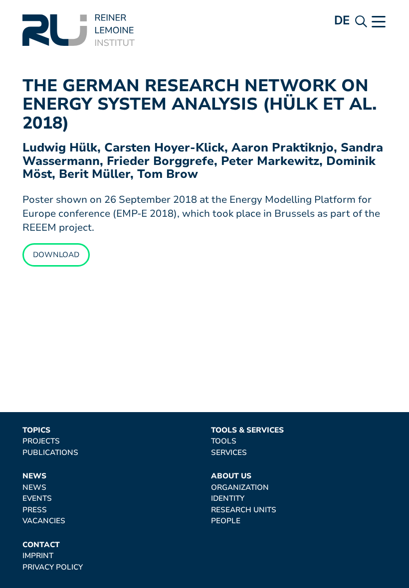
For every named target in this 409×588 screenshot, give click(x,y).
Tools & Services (247, 430)
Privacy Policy (52, 567)
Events (37, 498)
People (225, 521)
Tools (223, 441)
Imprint (37, 556)
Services (229, 452)
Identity (227, 498)
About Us (231, 476)
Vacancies (43, 521)
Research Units (243, 510)
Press (34, 510)
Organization (240, 487)
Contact (41, 545)
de (342, 20)
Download (56, 255)
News (34, 476)
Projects (41, 441)
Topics (36, 430)
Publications (50, 452)
